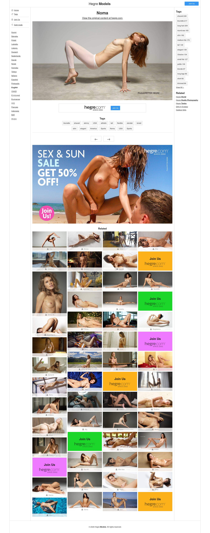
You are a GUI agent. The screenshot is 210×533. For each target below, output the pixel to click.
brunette (67, 123)
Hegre (99, 3)
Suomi (13, 32)
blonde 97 (181, 69)
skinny (86, 123)
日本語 (14, 91)
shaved (77, 123)
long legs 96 (182, 73)
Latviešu (14, 44)
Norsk (13, 64)
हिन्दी (13, 115)
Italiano (14, 75)
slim (74, 128)
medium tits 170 (183, 40)
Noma (112, 128)
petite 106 (181, 64)
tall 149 (180, 45)
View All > (180, 87)
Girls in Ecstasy (182, 106)
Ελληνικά (15, 95)
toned (139, 123)
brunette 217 (182, 21)
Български (15, 99)
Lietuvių (14, 48)
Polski (13, 40)
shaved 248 (181, 16)
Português (15, 83)
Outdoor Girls (181, 110)
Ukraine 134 (182, 54)
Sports (103, 128)
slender (130, 123)
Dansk (13, 60)
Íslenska (14, 36)
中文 (13, 103)
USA (95, 123)
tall (112, 123)
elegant (83, 128)
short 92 (180, 78)
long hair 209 (182, 25)
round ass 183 (182, 30)
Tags (16, 14)
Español (14, 79)
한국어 (14, 119)
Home (16, 10)
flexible (120, 123)
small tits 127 (182, 59)
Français (14, 107)
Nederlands (15, 56)
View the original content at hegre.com (102, 18)
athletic (104, 123)
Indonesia (15, 111)
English (14, 87)
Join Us (192, 3)
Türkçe (14, 71)
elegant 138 (182, 49)
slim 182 (180, 35)
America (93, 128)
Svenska (14, 68)
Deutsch (14, 52)
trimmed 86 (181, 83)
